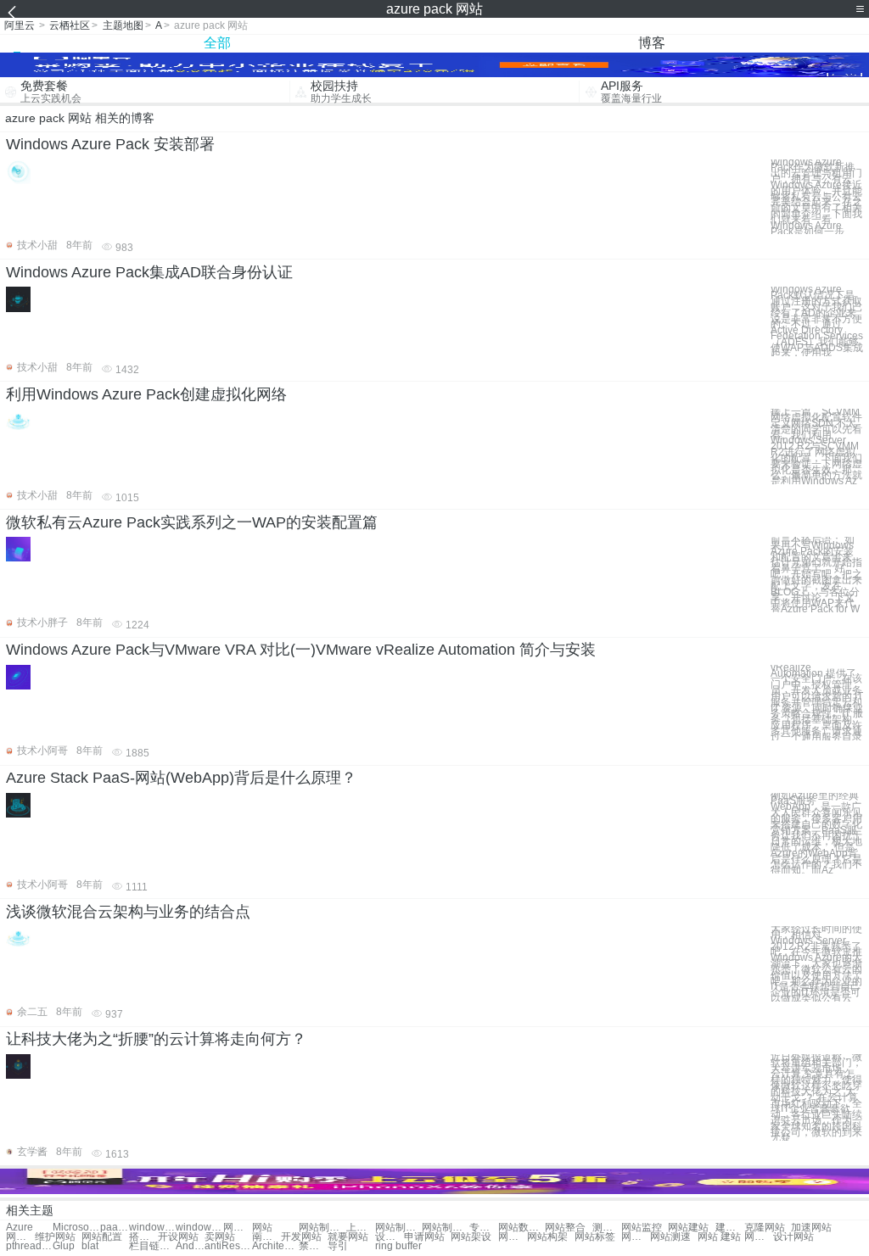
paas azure (114, 1227)
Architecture (275, 1246)
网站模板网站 (237, 1227)
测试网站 (606, 1227)
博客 (651, 43)
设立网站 (389, 1237)
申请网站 (424, 1237)
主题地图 (123, 25)
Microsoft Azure (76, 1227)
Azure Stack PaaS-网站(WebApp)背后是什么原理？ (181, 777)
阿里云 (19, 25)
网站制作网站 (322, 1227)
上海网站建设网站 (360, 1227)
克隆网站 (764, 1227)
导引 (338, 1246)
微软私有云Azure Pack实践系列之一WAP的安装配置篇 (192, 522)
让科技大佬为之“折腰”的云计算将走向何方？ (156, 1038)
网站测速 (670, 1237)
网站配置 (101, 1237)
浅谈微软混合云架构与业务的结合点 (128, 911)
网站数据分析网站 (521, 1227)
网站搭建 (20, 1237)
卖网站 (220, 1237)
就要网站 (348, 1237)
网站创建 (635, 1237)
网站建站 (688, 1227)
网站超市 (758, 1237)
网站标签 (595, 1237)
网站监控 (641, 1227)
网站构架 (547, 1237)
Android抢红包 (190, 1246)
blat (89, 1246)
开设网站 (178, 1237)
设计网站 (793, 1237)
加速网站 (811, 1227)
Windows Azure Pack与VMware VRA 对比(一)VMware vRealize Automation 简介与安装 (301, 649)
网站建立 (512, 1237)
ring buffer (398, 1246)
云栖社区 (69, 25)
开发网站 (301, 1237)
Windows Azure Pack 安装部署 (110, 144)
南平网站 (266, 1237)
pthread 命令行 (29, 1246)
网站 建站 (719, 1237)
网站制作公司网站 (445, 1227)
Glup (64, 1246)
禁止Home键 (313, 1246)
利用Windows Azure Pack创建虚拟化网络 (146, 394)
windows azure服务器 (152, 1227)
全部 (217, 43)
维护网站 (55, 1237)
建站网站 (729, 1227)
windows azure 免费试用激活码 (199, 1227)
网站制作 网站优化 (398, 1227)
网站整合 (565, 1227)
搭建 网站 (143, 1237)
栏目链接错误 (152, 1246)
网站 (262, 1227)
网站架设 (471, 1237)
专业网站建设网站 (483, 1227)
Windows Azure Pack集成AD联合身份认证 (149, 272)
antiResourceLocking (228, 1246)
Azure (19, 1227)
